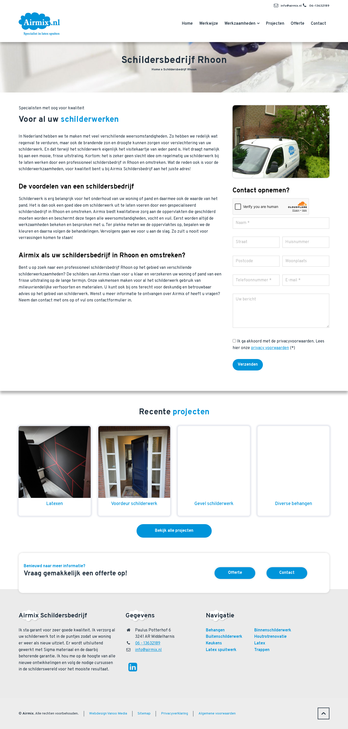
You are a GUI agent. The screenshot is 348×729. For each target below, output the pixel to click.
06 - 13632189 (147, 643)
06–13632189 (319, 6)
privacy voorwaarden (270, 348)
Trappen (262, 650)
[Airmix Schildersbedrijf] (39, 22)
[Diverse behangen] (294, 462)
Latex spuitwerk (221, 650)
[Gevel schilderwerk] (214, 462)
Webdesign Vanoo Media (108, 713)
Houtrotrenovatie (270, 636)
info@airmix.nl (291, 6)
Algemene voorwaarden (217, 713)
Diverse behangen (293, 504)
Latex (259, 643)
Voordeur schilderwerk (134, 504)
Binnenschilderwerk (272, 630)
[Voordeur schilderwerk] (134, 462)
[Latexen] (55, 462)
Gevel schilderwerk (213, 504)
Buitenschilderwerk (224, 636)
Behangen (215, 630)
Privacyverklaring (174, 713)
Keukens (214, 643)
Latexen (54, 504)
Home (156, 70)
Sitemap (144, 713)
